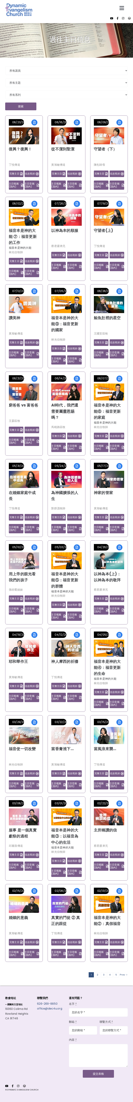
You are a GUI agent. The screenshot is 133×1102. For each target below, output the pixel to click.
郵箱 (73, 1022)
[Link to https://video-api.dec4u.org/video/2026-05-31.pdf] (34, 466)
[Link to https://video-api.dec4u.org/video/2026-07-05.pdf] (77, 291)
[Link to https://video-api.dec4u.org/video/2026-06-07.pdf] (119, 379)
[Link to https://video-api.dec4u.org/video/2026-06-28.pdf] (119, 291)
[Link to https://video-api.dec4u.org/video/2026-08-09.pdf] (119, 122)
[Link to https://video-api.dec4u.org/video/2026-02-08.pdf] (77, 891)
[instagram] (123, 18)
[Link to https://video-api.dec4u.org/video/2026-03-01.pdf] (77, 803)
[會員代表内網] (129, 18)
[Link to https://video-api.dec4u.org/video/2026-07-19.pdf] (119, 204)
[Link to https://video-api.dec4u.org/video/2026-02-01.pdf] (119, 891)
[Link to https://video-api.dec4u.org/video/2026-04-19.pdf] (34, 635)
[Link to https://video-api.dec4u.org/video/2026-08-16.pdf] (77, 122)
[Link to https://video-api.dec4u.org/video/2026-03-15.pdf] (119, 722)
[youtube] (111, 18)
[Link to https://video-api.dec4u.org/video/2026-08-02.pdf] (34, 204)
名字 (73, 1004)
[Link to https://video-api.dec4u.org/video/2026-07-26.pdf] (77, 204)
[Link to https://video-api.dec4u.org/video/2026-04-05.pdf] (119, 635)
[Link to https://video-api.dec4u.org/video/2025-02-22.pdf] (119, 803)
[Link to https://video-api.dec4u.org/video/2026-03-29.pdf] (34, 722)
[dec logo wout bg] (18, 5)
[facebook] (117, 18)
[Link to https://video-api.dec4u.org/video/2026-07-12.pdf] (34, 291)
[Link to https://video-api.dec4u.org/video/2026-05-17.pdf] (119, 466)
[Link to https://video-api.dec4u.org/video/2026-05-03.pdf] (77, 547)
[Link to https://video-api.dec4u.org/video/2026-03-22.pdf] (77, 722)
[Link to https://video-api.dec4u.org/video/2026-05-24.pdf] (77, 466)
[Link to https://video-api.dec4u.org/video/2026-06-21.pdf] (34, 379)
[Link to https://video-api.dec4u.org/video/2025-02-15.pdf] (34, 891)
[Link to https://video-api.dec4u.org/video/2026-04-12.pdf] (77, 635)
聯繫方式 (106, 1022)
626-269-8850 (47, 1004)
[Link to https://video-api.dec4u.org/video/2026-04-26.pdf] (119, 547)
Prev (122, 974)
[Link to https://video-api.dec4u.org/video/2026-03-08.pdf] (34, 803)
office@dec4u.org (49, 1009)
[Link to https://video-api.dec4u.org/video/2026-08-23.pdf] (34, 122)
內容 (73, 1040)
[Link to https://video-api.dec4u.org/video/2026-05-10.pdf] (34, 547)
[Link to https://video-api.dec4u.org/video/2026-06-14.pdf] (77, 379)
